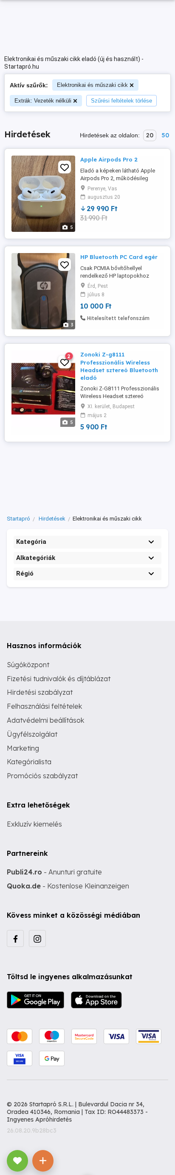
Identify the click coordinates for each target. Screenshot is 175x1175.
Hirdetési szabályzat (40, 692)
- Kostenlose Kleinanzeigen (68, 886)
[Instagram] (37, 938)
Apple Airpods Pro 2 (109, 159)
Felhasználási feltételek (44, 706)
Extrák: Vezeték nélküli (42, 100)
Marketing (23, 748)
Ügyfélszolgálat (32, 734)
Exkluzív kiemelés (34, 824)
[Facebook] (15, 938)
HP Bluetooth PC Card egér (119, 256)
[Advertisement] (87, 476)
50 (165, 135)
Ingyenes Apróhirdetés (39, 1119)
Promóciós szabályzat (42, 775)
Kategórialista (29, 761)
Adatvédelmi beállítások (45, 720)
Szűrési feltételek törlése (121, 100)
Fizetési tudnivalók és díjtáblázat (58, 678)
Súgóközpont (28, 664)
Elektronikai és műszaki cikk (92, 85)
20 (149, 135)
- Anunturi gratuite (54, 872)
